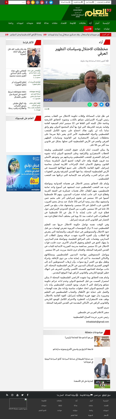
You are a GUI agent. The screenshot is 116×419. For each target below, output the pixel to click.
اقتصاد (63, 23)
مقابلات (82, 23)
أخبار (97, 23)
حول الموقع (106, 395)
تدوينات (20, 23)
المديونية (90, 415)
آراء (90, 23)
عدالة (46, 23)
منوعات (30, 23)
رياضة (10, 23)
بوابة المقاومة (77, 2)
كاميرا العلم (42, 410)
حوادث (97, 29)
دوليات (107, 29)
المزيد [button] (87, 29)
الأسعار (106, 415)
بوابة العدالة (64, 2)
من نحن (97, 395)
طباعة (46, 109)
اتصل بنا (60, 395)
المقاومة (73, 23)
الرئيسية (106, 23)
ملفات (54, 23)
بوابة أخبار (89, 2)
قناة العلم (74, 415)
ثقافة (38, 23)
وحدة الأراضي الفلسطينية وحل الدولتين (33, 34)
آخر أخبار (105, 34)
